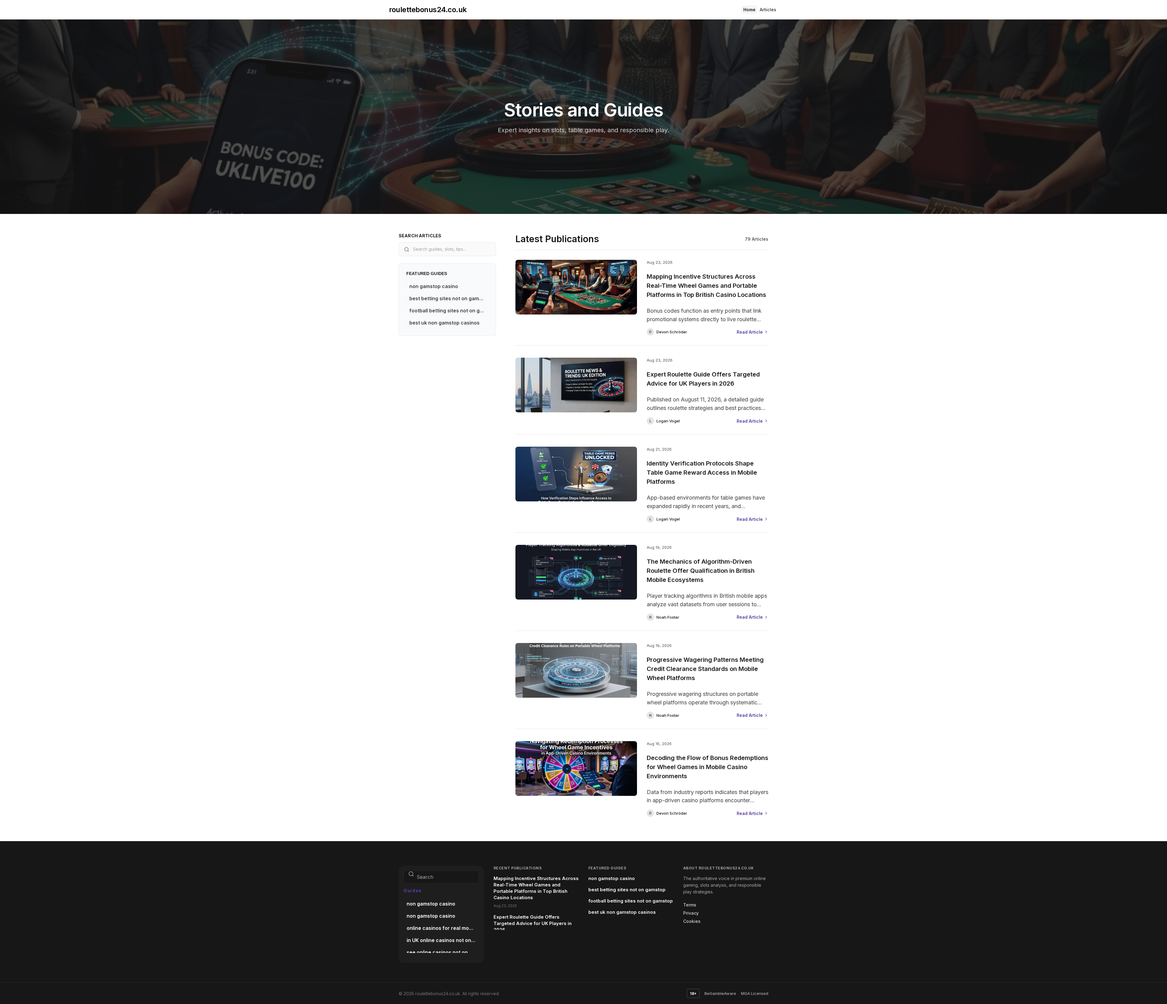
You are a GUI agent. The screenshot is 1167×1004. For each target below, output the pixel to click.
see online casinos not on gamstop (443, 952)
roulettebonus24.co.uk (428, 9)
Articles (768, 9)
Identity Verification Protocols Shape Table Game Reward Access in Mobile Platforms (702, 472)
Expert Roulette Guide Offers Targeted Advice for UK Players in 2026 (703, 379)
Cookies (692, 921)
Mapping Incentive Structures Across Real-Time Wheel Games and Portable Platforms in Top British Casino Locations (706, 285)
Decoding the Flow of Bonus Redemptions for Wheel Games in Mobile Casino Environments (707, 767)
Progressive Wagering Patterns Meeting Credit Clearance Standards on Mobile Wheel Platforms (705, 669)
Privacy (691, 913)
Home (749, 9)
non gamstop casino (433, 286)
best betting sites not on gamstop (448, 298)
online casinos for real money (442, 928)
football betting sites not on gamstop (448, 311)
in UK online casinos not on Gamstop (443, 940)
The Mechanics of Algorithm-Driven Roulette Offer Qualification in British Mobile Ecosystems (701, 570)
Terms (689, 904)
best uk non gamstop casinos (444, 323)
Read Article (750, 332)
